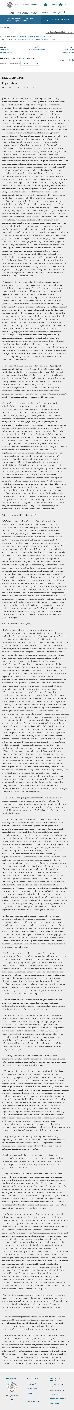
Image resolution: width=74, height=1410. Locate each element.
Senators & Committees (23, 13)
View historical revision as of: (10, 63)
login (64, 4)
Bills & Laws (34, 13)
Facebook (67, 60)
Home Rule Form (57, 1390)
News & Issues (11, 13)
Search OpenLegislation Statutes (61, 32)
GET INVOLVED (55, 1403)
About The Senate (56, 13)
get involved (52, 4)
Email (72, 60)
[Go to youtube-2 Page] (12, 1400)
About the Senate (34, 1401)
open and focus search (64, 12)
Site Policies (55, 1394)
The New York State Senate (26, 5)
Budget (30, 1393)
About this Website (58, 1399)
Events (45, 13)
